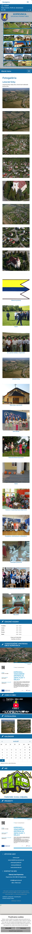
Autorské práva (17, 896)
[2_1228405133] (16, 191)
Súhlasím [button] (8, 928)
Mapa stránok (5, 7)
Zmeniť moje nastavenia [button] (15, 931)
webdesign (13, 900)
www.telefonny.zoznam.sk (16, 860)
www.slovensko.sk (16, 867)
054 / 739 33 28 (16, 882)
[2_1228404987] (16, 121)
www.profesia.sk (16, 865)
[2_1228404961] (16, 98)
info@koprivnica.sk (16, 880)
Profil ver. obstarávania (16, 7)
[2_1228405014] (16, 144)
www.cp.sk (16, 857)
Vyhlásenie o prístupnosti (7, 896)
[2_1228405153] (16, 214)
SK (2, 10)
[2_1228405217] (16, 260)
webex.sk (19, 900)
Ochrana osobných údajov (8, 898)
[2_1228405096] (16, 168)
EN (4, 10)
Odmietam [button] (23, 928)
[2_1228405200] (16, 237)
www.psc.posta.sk (16, 862)
